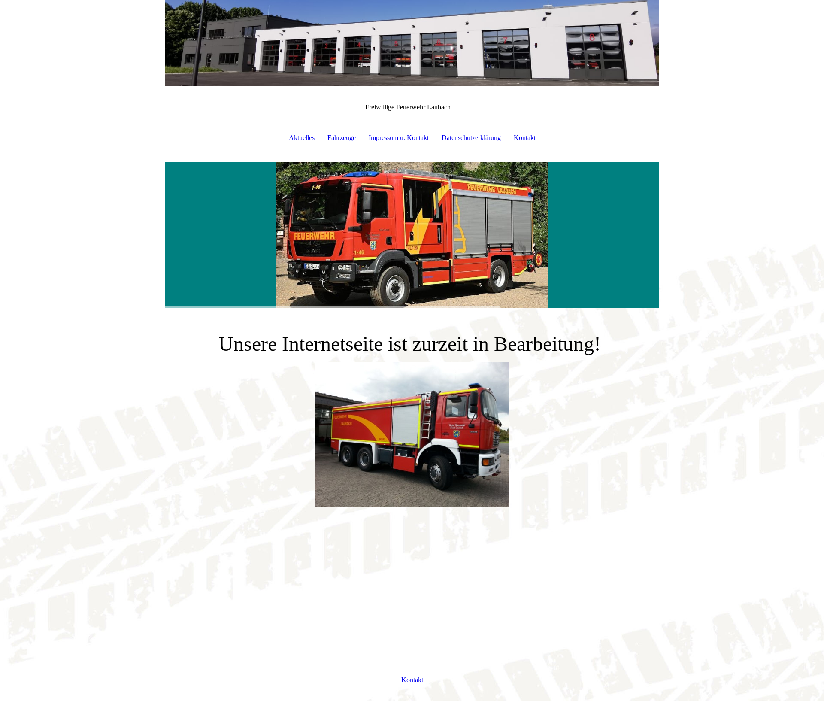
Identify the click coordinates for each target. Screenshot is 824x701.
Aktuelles (302, 137)
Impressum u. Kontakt (399, 137)
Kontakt (525, 137)
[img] (412, 43)
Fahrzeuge (341, 137)
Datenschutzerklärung (471, 137)
